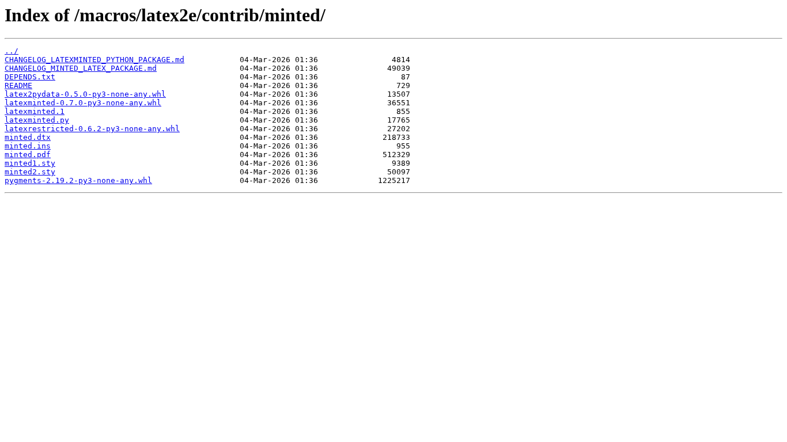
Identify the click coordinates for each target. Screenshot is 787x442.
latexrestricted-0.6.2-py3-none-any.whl (92, 128)
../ (11, 51)
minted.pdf (28, 154)
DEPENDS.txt (30, 77)
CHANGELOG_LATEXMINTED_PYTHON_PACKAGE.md (94, 59)
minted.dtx (28, 137)
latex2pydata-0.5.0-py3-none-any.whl (85, 94)
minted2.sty (30, 171)
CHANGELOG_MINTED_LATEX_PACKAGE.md (81, 68)
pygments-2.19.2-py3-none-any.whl (78, 180)
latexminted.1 (35, 111)
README (18, 85)
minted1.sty (30, 163)
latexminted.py (37, 120)
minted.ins (28, 146)
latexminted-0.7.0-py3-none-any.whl (83, 102)
